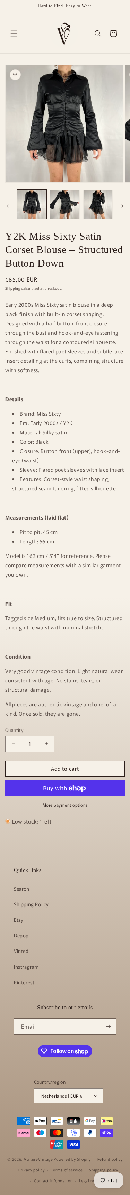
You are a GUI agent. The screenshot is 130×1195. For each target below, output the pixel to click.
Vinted (21, 950)
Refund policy (110, 1159)
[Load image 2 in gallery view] (64, 204)
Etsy (18, 919)
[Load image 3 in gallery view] (98, 204)
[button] (13, 33)
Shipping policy (103, 1170)
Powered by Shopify (72, 1159)
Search (21, 888)
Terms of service (67, 1170)
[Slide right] (122, 206)
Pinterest (24, 982)
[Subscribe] (108, 1026)
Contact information (53, 1180)
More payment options (65, 805)
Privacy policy (31, 1170)
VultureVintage (38, 1159)
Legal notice (90, 1180)
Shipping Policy (31, 904)
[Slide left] (7, 206)
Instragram (26, 966)
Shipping (12, 288)
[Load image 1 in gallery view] (31, 204)
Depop (21, 935)
